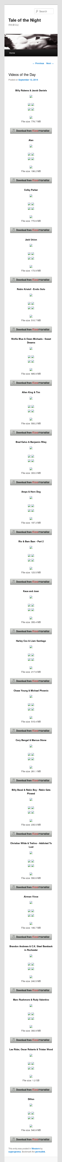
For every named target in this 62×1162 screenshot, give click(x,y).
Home (12, 52)
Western (36, 1148)
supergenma (14, 1151)
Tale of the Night (24, 20)
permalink (40, 1151)
